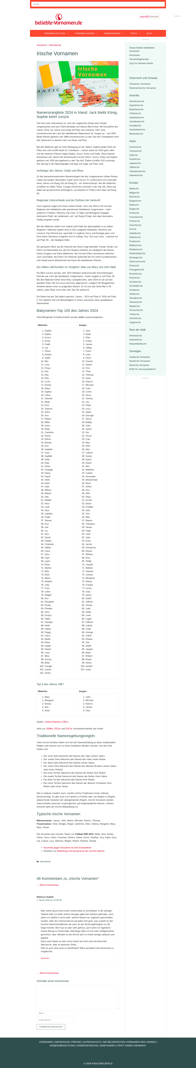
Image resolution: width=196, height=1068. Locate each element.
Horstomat (134, 55)
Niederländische (137, 253)
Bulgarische (135, 201)
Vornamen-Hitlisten (54, 33)
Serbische (134, 294)
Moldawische (135, 249)
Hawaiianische (136, 117)
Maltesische (135, 245)
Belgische (134, 192)
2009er (49, 728)
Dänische (134, 205)
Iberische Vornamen (139, 365)
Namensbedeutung (62, 1045)
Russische (134, 277)
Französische (136, 217)
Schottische (135, 282)
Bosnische (134, 196)
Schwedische (136, 286)
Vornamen (42, 45)
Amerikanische (136, 101)
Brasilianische (136, 109)
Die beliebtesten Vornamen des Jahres (129, 1042)
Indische (133, 155)
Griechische (135, 225)
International (55, 45)
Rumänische (135, 273)
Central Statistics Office (56, 722)
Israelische (134, 159)
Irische (132, 229)
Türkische (134, 314)
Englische (134, 209)
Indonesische (136, 175)
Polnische (134, 265)
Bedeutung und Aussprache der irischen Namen (80, 851)
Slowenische (135, 302)
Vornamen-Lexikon (84, 33)
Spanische (134, 306)
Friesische (134, 221)
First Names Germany (131, 1045)
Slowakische (135, 298)
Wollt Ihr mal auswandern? (142, 369)
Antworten (45, 958)
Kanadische (135, 125)
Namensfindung (112, 33)
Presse (76, 1042)
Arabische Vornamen (139, 357)
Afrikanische (135, 335)
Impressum (62, 1042)
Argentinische (136, 105)
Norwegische (135, 257)
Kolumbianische (137, 129)
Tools (133, 33)
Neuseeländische (137, 343)
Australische (135, 339)
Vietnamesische (137, 171)
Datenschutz (92, 1042)
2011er (57, 728)
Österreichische (137, 261)
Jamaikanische (136, 121)
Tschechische (136, 310)
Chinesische (135, 151)
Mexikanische (136, 133)
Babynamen (107, 1045)
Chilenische (135, 113)
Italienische (135, 237)
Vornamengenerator (139, 59)
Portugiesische (136, 269)
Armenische (135, 147)
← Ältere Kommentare (48, 885)
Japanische (135, 163)
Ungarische (135, 322)
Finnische (134, 213)
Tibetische (134, 167)
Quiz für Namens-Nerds (141, 63)
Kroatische (134, 241)
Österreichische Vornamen (142, 88)
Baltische (134, 188)
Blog (149, 33)
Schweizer (134, 290)
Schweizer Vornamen (139, 84)
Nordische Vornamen (139, 361)
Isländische (135, 233)
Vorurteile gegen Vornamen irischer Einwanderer (67, 847)
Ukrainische (135, 318)
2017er (69, 728)
